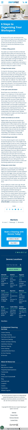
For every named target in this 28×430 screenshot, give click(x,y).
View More (4, 321)
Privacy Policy (14, 415)
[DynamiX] (14, 424)
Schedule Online (13, 239)
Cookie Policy (14, 420)
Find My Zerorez (13, 269)
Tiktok (26, 252)
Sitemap (14, 412)
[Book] (26, 2)
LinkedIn (12, 209)
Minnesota (21, 222)
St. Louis (4, 222)
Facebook (6, 209)
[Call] (23, 2)
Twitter (9, 209)
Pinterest (18, 209)
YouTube (18, 252)
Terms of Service (14, 417)
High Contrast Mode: (6, 5)
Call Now (13, 243)
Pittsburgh (12, 222)
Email (15, 209)
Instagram (24, 252)
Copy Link (21, 209)
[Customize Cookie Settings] (2, 427)
